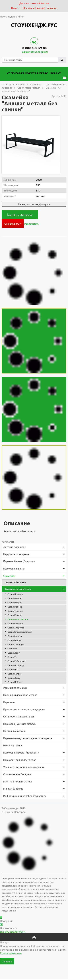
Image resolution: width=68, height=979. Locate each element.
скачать (12, 931)
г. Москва (26, 7)
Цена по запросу (19, 214)
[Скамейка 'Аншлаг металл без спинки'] (31, 145)
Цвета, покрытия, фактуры (34, 204)
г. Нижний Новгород (45, 7)
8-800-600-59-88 (34, 48)
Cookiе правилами (11, 953)
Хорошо (7, 961)
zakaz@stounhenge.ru (35, 51)
